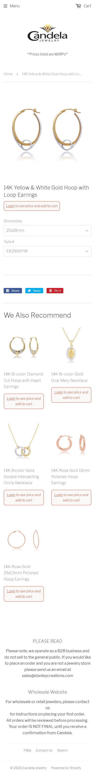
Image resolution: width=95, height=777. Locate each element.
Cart (87, 6)
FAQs (27, 750)
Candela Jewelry (34, 768)
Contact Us (44, 750)
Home (8, 74)
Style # (9, 242)
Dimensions (13, 221)
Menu (15, 6)
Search (62, 750)
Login (10, 206)
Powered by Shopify (66, 768)
